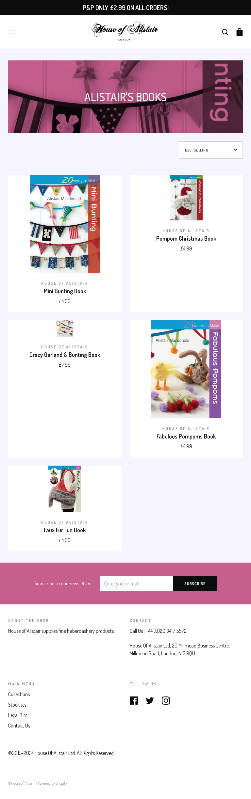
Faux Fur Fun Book (65, 530)
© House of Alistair (22, 783)
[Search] (225, 31)
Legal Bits (17, 715)
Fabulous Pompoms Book (186, 436)
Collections (19, 694)
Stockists (17, 704)
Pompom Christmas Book (186, 238)
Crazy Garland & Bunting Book (64, 354)
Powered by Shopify (52, 783)
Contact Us (19, 725)
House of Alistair (65, 283)
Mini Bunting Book (65, 291)
